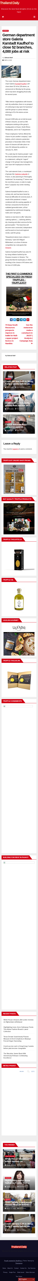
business (5, 30)
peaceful (8, 1177)
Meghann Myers (25, 1165)
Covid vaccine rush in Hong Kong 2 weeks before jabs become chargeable (19, 384)
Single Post (12, 1272)
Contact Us (23, 1268)
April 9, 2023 (11, 1165)
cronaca (7, 1199)
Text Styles (19, 1276)
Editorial (20, 387)
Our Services (31, 1268)
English (24, 1279)
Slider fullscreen (30, 1272)
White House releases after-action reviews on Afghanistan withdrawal (18, 1161)
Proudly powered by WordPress (13, 1260)
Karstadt (18, 84)
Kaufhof (24, 84)
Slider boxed (20, 1272)
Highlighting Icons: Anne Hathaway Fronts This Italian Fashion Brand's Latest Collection (18, 1029)
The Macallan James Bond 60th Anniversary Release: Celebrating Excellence (15, 1056)
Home (4, 1268)
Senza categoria (10, 1156)
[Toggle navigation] (34, 17)
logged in (15, 449)
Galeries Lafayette (21, 174)
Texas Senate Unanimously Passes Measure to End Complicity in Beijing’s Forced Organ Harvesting (17, 1039)
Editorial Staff (9, 57)
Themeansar (18, 1263)
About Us (10, 1268)
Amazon (8, 247)
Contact (16, 1268)
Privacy (5, 1272)
